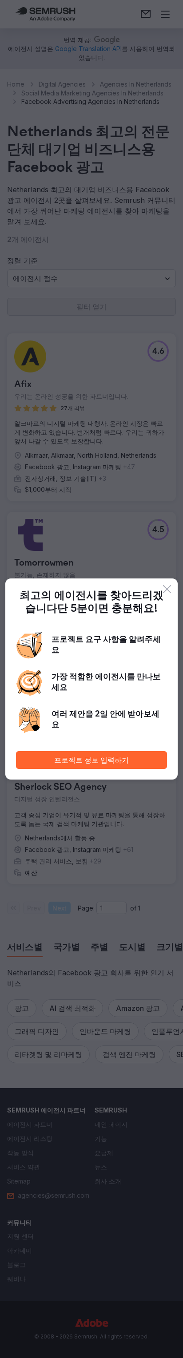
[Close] (167, 589)
